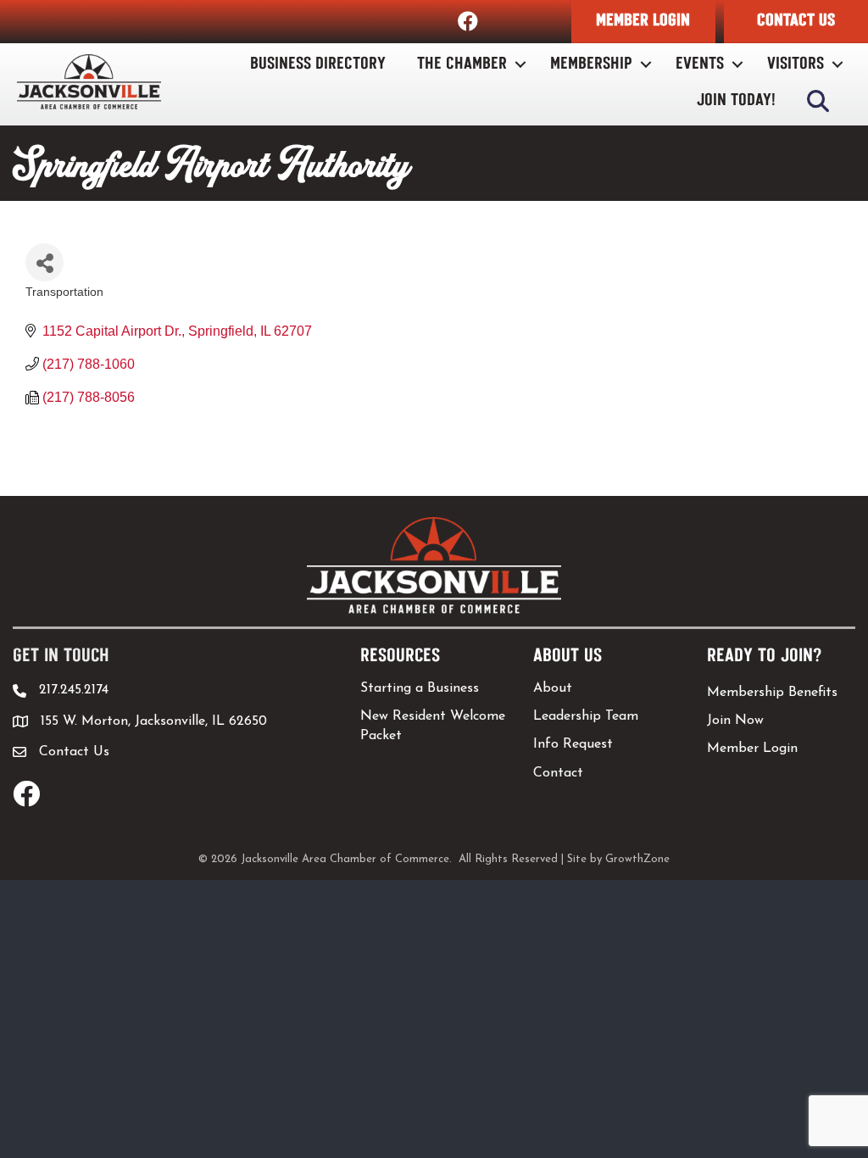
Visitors (795, 64)
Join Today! (736, 100)
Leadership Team (585, 716)
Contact (558, 773)
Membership (591, 64)
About (552, 688)
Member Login (752, 748)
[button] (643, 21)
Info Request (573, 744)
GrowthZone (637, 859)
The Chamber (462, 64)
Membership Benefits (772, 692)
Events (700, 64)
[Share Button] (44, 262)
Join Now (735, 720)
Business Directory (318, 64)
